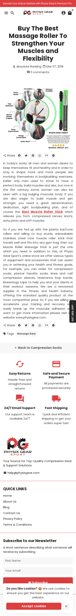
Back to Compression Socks (38, 348)
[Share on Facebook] (19, 155)
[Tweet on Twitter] (26, 155)
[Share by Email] (46, 155)
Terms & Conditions (17, 524)
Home (7, 496)
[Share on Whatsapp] (39, 155)
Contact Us (11, 513)
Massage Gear (26, 333)
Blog (6, 507)
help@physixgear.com (22, 473)
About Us (9, 501)
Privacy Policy (12, 519)
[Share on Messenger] (53, 155)
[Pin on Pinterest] (33, 155)
